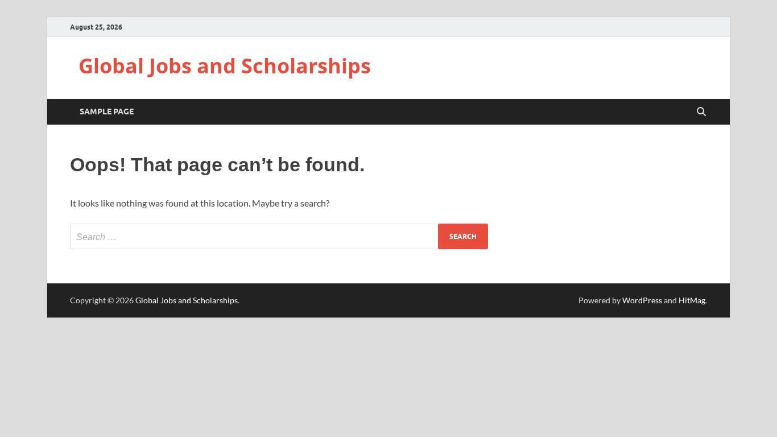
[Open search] (701, 112)
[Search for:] (279, 236)
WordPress (642, 300)
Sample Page (107, 111)
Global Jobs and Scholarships (224, 66)
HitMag (692, 300)
